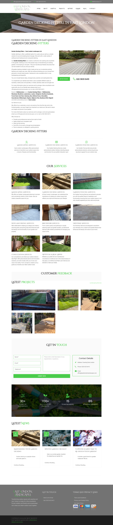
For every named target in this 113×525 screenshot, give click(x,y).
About (45, 8)
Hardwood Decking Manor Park (91, 299)
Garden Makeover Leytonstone (33, 299)
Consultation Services (22, 254)
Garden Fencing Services (86, 145)
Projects (62, 8)
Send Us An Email (48, 497)
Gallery (78, 8)
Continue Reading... (19, 465)
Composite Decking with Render (45, 322)
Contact (92, 8)
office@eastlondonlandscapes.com (21, 89)
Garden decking (20, 456)
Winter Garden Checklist (56, 449)
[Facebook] (12, 509)
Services (53, 8)
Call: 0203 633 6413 (48, 500)
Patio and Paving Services (23, 223)
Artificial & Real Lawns (52, 254)
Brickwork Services (50, 223)
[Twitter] (14, 509)
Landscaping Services (26, 145)
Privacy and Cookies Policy (81, 500)
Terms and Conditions (80, 497)
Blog (84, 8)
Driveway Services (81, 223)
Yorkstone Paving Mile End (22, 322)
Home (38, 8)
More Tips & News (95, 424)
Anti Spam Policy (78, 503)
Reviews (70, 8)
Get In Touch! (64, 79)
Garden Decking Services (56, 145)
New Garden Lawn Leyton (68, 299)
